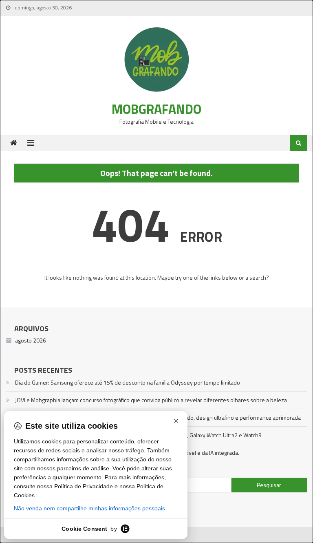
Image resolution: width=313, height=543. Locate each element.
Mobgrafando (156, 109)
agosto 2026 (30, 340)
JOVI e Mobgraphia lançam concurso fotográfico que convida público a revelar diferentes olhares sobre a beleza (151, 400)
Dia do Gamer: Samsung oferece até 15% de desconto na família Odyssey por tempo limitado (127, 382)
